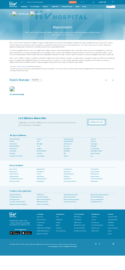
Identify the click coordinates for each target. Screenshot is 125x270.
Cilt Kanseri (67, 176)
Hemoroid (66, 146)
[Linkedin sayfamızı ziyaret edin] (91, 2)
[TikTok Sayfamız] (113, 243)
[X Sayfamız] (100, 243)
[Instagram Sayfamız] (103, 243)
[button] (22, 2)
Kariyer (84, 6)
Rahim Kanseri (13, 171)
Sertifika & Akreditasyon (43, 231)
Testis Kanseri (94, 181)
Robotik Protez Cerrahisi (16, 156)
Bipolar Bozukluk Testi (70, 197)
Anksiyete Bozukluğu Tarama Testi (99, 194)
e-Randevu (94, 217)
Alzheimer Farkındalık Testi (44, 199)
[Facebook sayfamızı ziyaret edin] (81, 2)
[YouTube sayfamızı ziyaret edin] (89, 2)
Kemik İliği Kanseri (41, 178)
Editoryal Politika (112, 217)
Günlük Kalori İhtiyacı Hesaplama (18, 204)
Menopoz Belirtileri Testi (97, 199)
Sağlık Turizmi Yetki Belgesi (44, 228)
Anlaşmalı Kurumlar (67, 6)
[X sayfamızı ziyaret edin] (84, 2)
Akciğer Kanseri (41, 169)
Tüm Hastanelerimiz (61, 231)
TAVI (65, 153)
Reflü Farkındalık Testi (42, 201)
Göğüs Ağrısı (13, 151)
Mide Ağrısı (40, 144)
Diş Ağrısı (39, 148)
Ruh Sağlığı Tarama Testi (16, 197)
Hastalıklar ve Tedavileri (80, 231)
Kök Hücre (39, 153)
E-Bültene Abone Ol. (96, 122)
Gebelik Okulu (95, 231)
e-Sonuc (93, 219)
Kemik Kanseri (40, 181)
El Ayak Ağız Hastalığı (96, 151)
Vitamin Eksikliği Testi (15, 194)
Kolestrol (93, 141)
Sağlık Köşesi (77, 222)
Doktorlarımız (77, 219)
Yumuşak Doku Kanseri (70, 181)
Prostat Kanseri (68, 169)
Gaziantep (58, 228)
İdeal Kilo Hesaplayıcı (42, 197)
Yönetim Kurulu (41, 222)
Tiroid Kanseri (40, 171)
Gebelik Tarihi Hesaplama (97, 197)
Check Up (93, 139)
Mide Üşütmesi (67, 144)
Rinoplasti (12, 153)
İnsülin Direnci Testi (15, 199)
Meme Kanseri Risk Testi (70, 201)
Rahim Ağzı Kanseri (69, 174)
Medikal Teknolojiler (23, 13)
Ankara (58, 225)
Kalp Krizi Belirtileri (14, 146)
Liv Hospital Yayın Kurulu (21, 66)
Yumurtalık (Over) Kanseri (16, 178)
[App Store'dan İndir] (26, 232)
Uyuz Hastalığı (40, 156)
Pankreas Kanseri (14, 174)
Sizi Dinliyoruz (95, 222)
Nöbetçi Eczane (95, 228)
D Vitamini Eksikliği (15, 139)
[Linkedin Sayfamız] (110, 243)
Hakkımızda (40, 217)
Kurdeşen (66, 156)
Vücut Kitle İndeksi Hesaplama (17, 201)
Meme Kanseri (13, 169)
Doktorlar (45, 6)
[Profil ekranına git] (113, 6)
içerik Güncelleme (112, 219)
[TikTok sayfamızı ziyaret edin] (94, 2)
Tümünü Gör (35, 80)
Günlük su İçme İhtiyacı (43, 204)
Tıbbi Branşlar (34, 6)
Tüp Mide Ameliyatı (68, 139)
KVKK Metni (111, 222)
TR (112, 2)
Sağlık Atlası (55, 6)
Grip (92, 156)
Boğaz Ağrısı (94, 144)
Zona (38, 146)
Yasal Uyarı (111, 225)
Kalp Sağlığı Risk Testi (96, 201)
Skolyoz (39, 139)
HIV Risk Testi (40, 194)
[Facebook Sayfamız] (96, 243)
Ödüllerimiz (40, 225)
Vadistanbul (59, 219)
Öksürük (12, 141)
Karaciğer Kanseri (14, 176)
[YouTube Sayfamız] (106, 243)
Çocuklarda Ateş (95, 148)
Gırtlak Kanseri (67, 178)
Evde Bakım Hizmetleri (97, 225)
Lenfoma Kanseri (95, 171)
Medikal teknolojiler (79, 225)
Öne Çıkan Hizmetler (79, 228)
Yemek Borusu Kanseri (97, 178)
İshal (38, 141)
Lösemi (39, 174)
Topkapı (58, 222)
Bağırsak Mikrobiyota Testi (71, 194)
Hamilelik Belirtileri (68, 141)
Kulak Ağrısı (67, 151)
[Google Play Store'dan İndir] (15, 232)
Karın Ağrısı (93, 146)
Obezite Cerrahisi (95, 153)
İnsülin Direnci (13, 148)
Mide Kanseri (67, 171)
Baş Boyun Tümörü (15, 181)
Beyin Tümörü (40, 176)
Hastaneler (24, 6)
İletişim (77, 6)
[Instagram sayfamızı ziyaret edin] (86, 2)
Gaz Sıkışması (13, 144)
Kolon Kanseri (94, 169)
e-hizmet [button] (72, 2)
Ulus (57, 217)
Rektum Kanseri (95, 174)
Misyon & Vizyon (41, 219)
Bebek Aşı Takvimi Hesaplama (71, 199)
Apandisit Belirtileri (41, 151)
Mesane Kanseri (95, 176)
